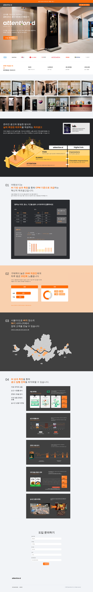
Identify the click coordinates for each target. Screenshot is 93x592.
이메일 (32, 541)
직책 (32, 552)
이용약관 (20, 587)
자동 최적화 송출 (16, 387)
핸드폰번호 (33, 557)
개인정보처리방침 (15, 587)
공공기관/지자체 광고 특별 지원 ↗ (46, 1)
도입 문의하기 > (10, 38)
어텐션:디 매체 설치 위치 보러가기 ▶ (20, 329)
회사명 (32, 547)
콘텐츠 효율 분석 (16, 394)
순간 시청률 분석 (16, 390)
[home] (7, 4)
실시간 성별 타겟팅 (17, 403)
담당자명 (33, 536)
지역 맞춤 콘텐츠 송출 (16, 398)
